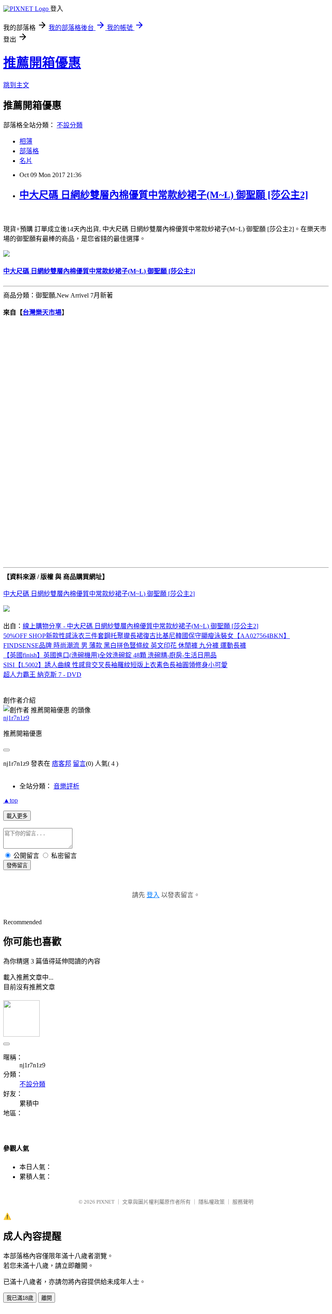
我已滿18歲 (19, 1298)
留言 (79, 763)
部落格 (29, 151)
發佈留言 (17, 865)
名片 (25, 160)
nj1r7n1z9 (16, 717)
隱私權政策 (211, 1202)
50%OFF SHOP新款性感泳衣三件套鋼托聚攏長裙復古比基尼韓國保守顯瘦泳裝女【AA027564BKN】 (146, 635)
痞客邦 (61, 763)
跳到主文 (16, 85)
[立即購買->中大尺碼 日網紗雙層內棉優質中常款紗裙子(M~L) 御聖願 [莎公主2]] (6, 254)
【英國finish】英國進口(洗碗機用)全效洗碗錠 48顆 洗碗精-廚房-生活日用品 (110, 655)
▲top (10, 800)
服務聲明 (242, 1202)
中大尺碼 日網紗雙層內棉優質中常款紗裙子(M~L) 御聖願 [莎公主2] (163, 195)
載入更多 (17, 816)
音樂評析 (66, 786)
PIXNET (105, 1202)
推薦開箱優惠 (42, 62)
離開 (46, 1298)
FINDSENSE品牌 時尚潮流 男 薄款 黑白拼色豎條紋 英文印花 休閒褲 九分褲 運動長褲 (124, 645)
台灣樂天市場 (42, 312)
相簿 (25, 141)
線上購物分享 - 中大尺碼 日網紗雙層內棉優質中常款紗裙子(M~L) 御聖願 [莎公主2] (140, 626)
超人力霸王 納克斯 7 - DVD (42, 674)
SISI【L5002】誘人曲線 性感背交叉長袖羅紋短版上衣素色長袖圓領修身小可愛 (115, 664)
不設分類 (70, 125)
